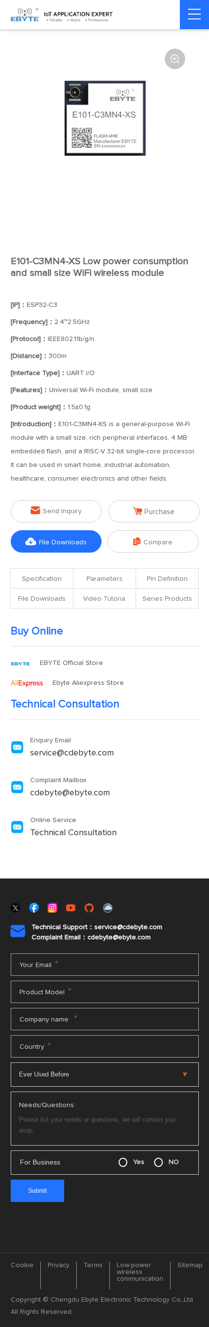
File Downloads (56, 542)
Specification (42, 578)
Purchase (153, 511)
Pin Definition (167, 578)
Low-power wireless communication (140, 1272)
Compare (153, 542)
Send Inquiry (56, 510)
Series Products (167, 598)
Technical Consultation (73, 832)
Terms (93, 1265)
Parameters (104, 578)
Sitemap (190, 1265)
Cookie (22, 1265)
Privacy (59, 1265)
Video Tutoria (104, 598)
